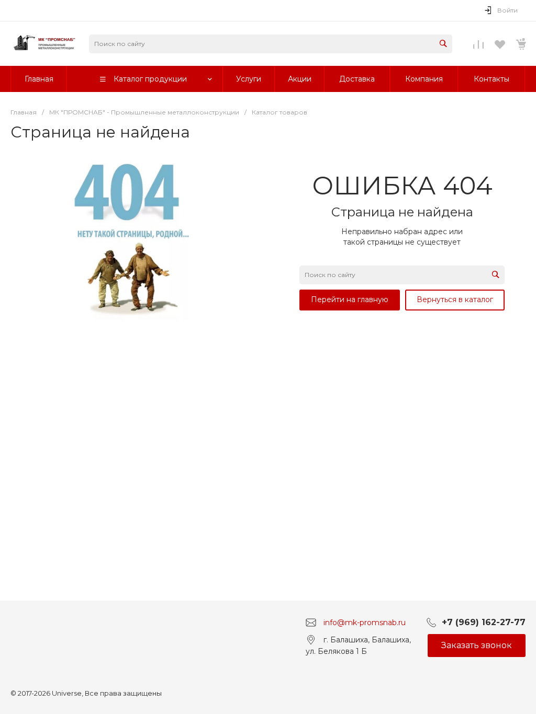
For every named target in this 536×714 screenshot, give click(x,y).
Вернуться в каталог (455, 299)
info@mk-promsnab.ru (364, 622)
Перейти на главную (349, 299)
